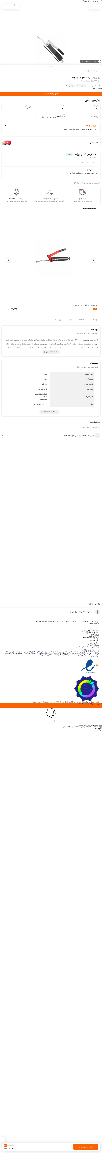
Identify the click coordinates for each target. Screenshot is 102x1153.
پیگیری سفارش (94, 640)
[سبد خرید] (16, 6)
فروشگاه (99, 730)
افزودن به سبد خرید (51, 93)
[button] (5, 6)
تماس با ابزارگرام (93, 643)
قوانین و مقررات (94, 635)
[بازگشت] (97, 6)
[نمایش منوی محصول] (2, 1139)
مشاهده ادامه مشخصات (50, 412)
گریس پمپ (89, 71)
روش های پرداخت (93, 633)
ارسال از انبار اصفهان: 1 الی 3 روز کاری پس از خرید (78, 129)
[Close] (51, 706)
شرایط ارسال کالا (91, 126)
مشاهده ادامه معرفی (52, 352)
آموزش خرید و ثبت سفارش (89, 630)
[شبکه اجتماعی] (90, 648)
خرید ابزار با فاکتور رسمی (90, 637)
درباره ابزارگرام (94, 645)
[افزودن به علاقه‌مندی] (4, 71)
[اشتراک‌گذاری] (9, 71)
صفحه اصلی (98, 728)
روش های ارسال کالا (92, 632)
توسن (98, 71)
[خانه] (91, 6)
